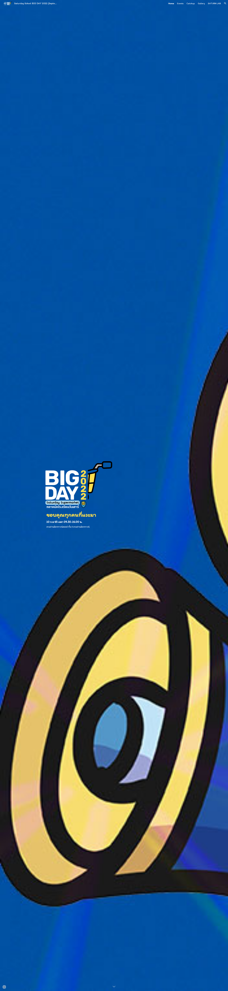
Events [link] (180, 3)
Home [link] (171, 3)
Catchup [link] (191, 3)
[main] (78, 520)
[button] (225, 3)
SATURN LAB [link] (214, 3)
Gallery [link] (201, 3)
